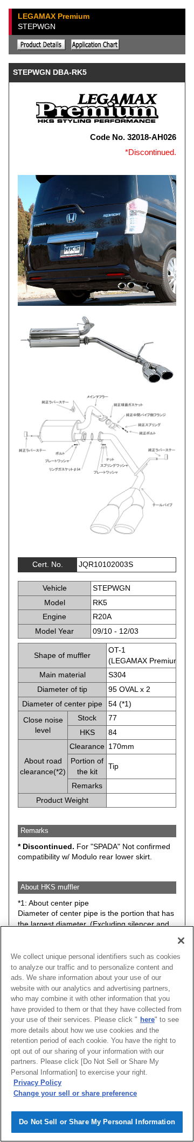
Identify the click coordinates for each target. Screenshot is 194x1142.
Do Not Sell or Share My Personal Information (97, 1122)
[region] (97, 1034)
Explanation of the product (41, 44)
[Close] (181, 940)
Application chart (95, 44)
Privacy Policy (37, 1082)
